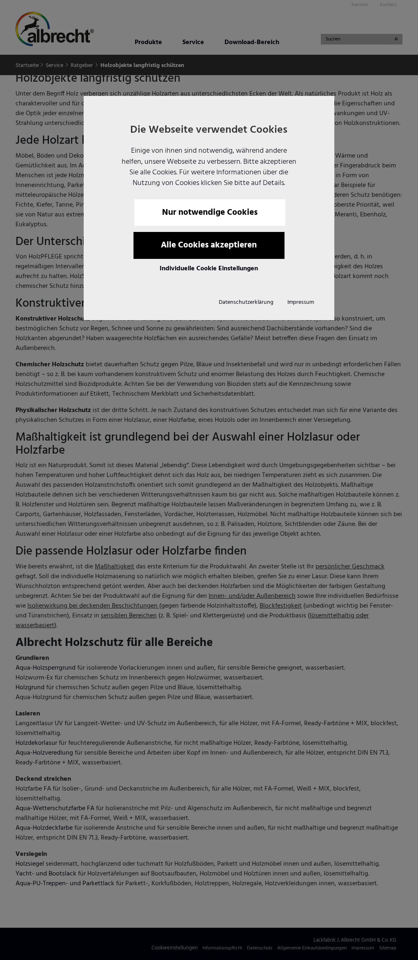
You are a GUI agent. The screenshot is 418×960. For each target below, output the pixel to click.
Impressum (300, 302)
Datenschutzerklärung (246, 302)
